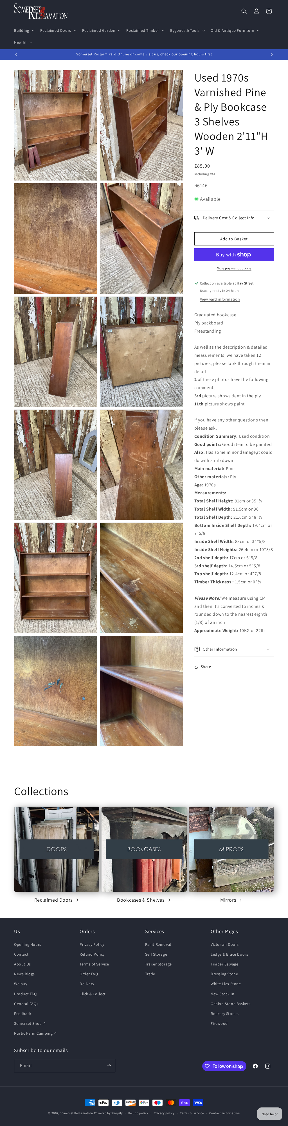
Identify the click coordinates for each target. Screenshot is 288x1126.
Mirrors (228, 900)
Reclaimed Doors (53, 900)
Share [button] (206, 666)
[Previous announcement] (16, 54)
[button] (24, 30)
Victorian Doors (225, 944)
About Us (22, 964)
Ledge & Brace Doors (229, 954)
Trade (150, 973)
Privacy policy (164, 1113)
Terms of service (192, 1113)
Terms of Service (94, 964)
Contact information (224, 1113)
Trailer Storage (158, 964)
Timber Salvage (224, 964)
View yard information (220, 299)
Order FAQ (89, 973)
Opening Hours (27, 944)
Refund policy (138, 1113)
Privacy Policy (92, 944)
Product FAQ (25, 993)
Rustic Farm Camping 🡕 (35, 1033)
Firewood (219, 1023)
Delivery (87, 983)
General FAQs (26, 1003)
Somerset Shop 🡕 (30, 1023)
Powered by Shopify (108, 1113)
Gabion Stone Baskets (231, 1003)
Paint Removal (158, 944)
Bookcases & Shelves (140, 900)
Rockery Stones (224, 1013)
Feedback (23, 1013)
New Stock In (222, 993)
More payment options (234, 268)
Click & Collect (93, 993)
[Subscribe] (109, 1065)
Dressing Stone (224, 973)
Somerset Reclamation (76, 1113)
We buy (20, 983)
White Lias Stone (226, 983)
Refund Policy (92, 954)
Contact (21, 954)
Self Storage (156, 954)
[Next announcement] (272, 54)
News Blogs (24, 973)
